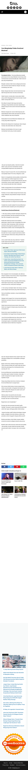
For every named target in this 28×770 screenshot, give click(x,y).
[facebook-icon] (8, 7)
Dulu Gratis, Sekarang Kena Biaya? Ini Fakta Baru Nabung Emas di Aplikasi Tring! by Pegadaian (14, 704)
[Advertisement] (14, 29)
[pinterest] (17, 466)
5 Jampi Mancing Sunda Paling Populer (13, 669)
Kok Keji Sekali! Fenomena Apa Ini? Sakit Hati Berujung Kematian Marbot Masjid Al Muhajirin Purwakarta (13, 679)
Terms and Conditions (20, 765)
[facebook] (4, 466)
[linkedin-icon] (20, 7)
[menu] (2, 12)
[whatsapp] (23, 466)
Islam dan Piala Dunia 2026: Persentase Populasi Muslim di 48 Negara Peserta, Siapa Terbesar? (13, 714)
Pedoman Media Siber (18, 762)
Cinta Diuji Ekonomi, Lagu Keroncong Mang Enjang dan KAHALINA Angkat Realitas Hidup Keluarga (12, 697)
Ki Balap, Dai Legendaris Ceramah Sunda (13, 709)
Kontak (10, 762)
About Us (6, 762)
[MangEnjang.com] (14, 3)
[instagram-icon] (14, 7)
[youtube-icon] (17, 7)
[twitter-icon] (11, 7)
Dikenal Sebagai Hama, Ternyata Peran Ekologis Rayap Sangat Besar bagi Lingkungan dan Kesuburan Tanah (13, 721)
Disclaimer (12, 765)
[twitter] (11, 466)
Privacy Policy (5, 765)
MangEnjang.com (16, 768)
